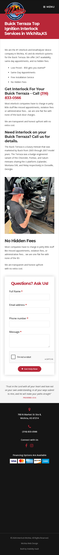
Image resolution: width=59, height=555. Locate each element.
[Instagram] (32, 446)
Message (15, 332)
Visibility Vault (33, 549)
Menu (50, 6)
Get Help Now (31, 369)
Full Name (16, 291)
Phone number (18, 318)
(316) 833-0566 (29, 431)
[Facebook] (26, 446)
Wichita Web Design (29, 543)
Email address (18, 305)
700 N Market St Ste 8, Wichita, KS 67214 (29, 416)
